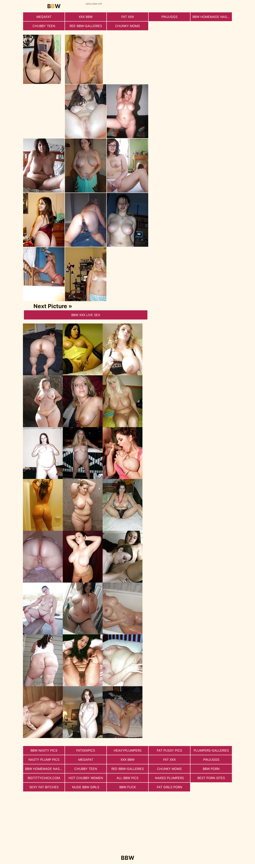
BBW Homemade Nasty (211, 17)
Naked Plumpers (169, 778)
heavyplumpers (127, 750)
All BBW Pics (127, 778)
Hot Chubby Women (86, 778)
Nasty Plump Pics (43, 760)
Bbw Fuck (127, 787)
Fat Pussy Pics (169, 750)
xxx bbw (86, 17)
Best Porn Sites (211, 778)
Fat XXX (127, 17)
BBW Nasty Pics (43, 750)
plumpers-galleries (211, 750)
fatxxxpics (85, 750)
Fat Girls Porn (169, 787)
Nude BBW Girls (85, 787)
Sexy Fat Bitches (44, 787)
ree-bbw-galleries (86, 26)
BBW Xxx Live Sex (85, 315)
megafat (43, 17)
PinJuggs (169, 17)
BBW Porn (211, 769)
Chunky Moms (127, 26)
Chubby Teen (43, 26)
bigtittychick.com (44, 778)
